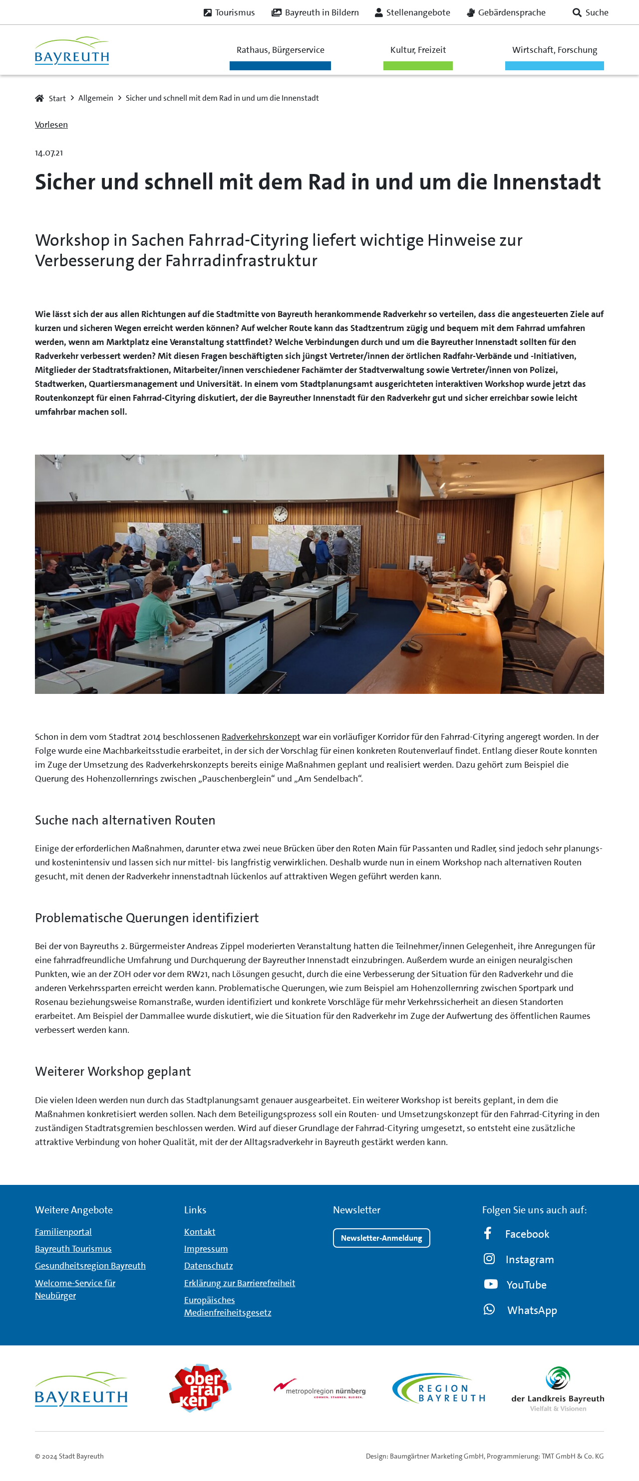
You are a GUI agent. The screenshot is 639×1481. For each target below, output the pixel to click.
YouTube (527, 1285)
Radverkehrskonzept (261, 737)
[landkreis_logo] (558, 1388)
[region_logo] (438, 1388)
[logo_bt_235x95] (72, 50)
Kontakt (200, 1232)
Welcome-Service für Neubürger (75, 1289)
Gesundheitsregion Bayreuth (90, 1266)
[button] (591, 12)
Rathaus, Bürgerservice (280, 50)
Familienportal (63, 1232)
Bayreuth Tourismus (73, 1249)
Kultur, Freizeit (418, 50)
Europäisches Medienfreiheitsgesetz (228, 1306)
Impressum (206, 1249)
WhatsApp (532, 1310)
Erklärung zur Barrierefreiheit (240, 1283)
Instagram (530, 1259)
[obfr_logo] (200, 1388)
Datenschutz (208, 1266)
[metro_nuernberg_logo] (320, 1388)
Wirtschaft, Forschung (555, 50)
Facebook (527, 1234)
